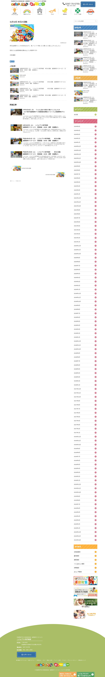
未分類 (12, 61)
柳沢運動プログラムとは (21, 660)
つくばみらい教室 (79, 564)
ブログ (43, 660)
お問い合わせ (89, 4)
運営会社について (82, 660)
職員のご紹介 (49, 660)
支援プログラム (31, 660)
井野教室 (76, 568)
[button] (95, 21)
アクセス (64, 660)
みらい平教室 (78, 572)
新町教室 (76, 560)
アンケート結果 (57, 660)
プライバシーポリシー (72, 660)
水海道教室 (77, 552)
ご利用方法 (38, 660)
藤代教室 (76, 556)
